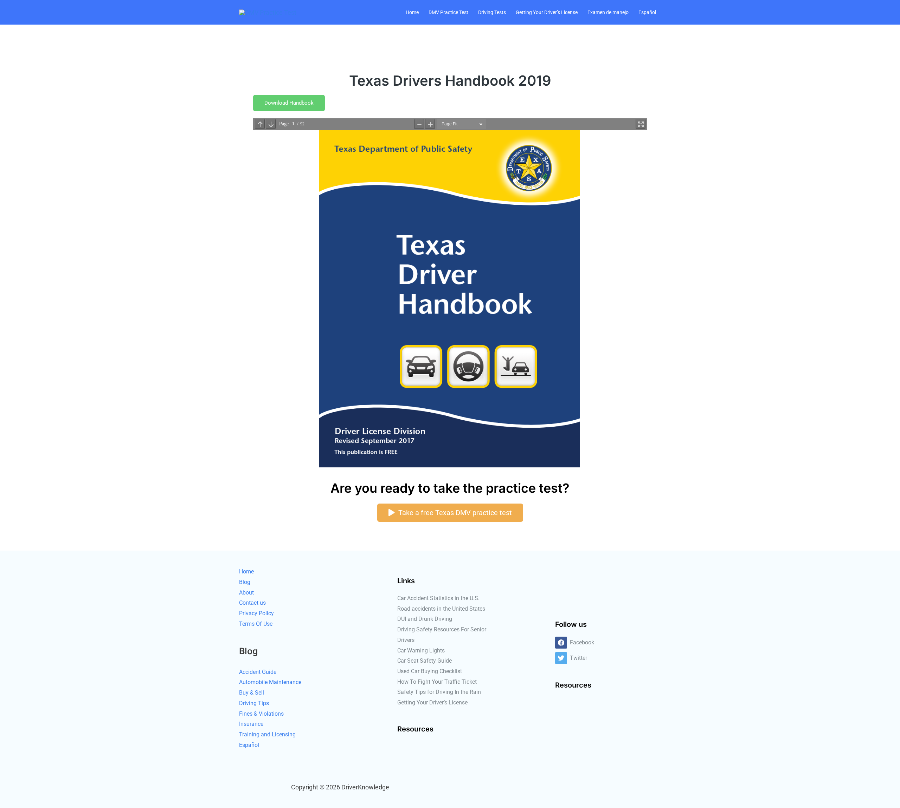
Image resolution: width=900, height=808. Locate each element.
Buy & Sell (251, 692)
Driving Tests (492, 12)
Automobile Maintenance (270, 682)
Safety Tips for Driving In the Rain (439, 692)
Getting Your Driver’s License (547, 12)
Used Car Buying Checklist (429, 671)
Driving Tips (254, 703)
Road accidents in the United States (441, 608)
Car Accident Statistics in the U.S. (438, 598)
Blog (244, 582)
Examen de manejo (608, 12)
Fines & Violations (261, 713)
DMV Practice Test (448, 12)
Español (647, 12)
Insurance (251, 724)
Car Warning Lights (421, 650)
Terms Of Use (255, 623)
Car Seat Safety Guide (424, 660)
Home (412, 12)
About (246, 592)
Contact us (252, 602)
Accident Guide (257, 672)
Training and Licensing (267, 734)
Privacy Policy (256, 613)
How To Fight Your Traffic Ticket (437, 681)
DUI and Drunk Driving (424, 619)
